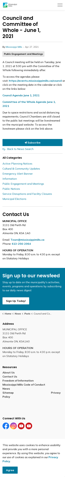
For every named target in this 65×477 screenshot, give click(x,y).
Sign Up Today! (16, 301)
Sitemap (8, 392)
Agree (10, 470)
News (6, 388)
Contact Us (9, 376)
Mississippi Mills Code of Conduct (23, 384)
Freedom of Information (18, 380)
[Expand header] (60, 5)
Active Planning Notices (17, 163)
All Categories (12, 158)
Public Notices (11, 188)
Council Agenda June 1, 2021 (21, 95)
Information (9, 178)
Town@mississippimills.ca (27, 239)
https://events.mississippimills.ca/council (35, 80)
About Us (8, 372)
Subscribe (33, 142)
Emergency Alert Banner (17, 173)
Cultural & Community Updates (21, 168)
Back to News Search (20, 149)
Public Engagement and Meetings (23, 53)
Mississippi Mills (14, 46)
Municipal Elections (14, 199)
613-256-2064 (21, 243)
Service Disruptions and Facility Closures (27, 193)
